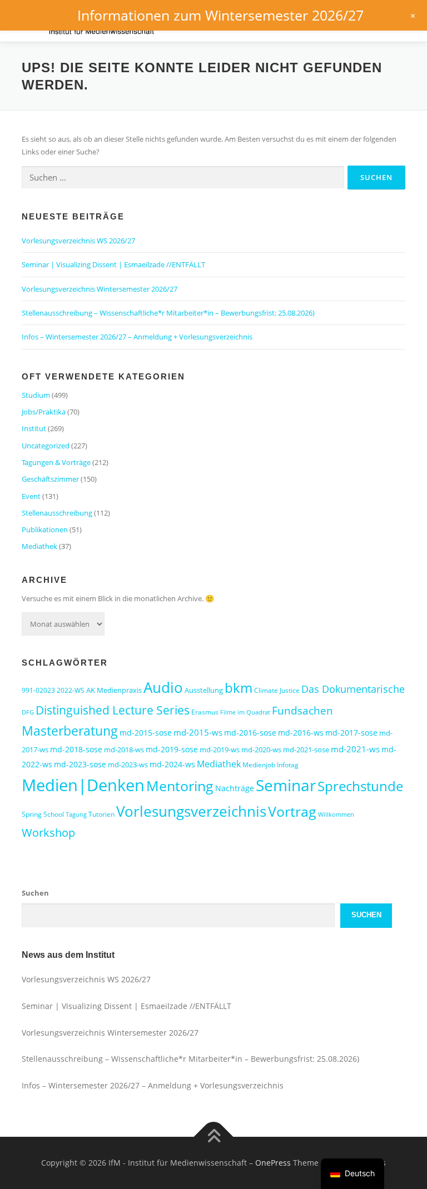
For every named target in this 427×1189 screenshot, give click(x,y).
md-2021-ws (355, 749)
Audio (163, 687)
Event (31, 496)
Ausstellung (204, 690)
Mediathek (39, 546)
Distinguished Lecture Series (113, 710)
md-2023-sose (80, 764)
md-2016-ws (301, 732)
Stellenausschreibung (57, 513)
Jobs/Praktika (44, 412)
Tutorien (101, 814)
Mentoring (180, 785)
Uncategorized (45, 446)
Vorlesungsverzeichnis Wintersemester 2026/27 (99, 289)
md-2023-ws (128, 765)
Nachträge (234, 788)
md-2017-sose (351, 732)
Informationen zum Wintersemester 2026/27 (220, 15)
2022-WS (71, 690)
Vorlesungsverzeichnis (191, 811)
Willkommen (336, 814)
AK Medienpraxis (114, 690)
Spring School (43, 814)
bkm (238, 687)
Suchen (35, 893)
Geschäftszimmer (50, 479)
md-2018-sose (76, 749)
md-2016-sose (250, 732)
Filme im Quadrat (245, 712)
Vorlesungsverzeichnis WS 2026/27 (78, 241)
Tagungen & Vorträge (56, 462)
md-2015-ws (197, 732)
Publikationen (45, 529)
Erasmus (205, 712)
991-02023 (38, 690)
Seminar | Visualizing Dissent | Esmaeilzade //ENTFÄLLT (113, 264)
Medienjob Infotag (270, 765)
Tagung (76, 814)
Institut (34, 428)
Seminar (286, 785)
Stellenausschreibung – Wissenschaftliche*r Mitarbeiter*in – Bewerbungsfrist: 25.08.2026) (168, 313)
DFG (28, 712)
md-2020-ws (261, 750)
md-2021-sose (306, 750)
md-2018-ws (124, 750)
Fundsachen (302, 710)
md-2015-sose (146, 732)
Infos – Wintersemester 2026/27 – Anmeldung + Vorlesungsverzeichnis (137, 337)
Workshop (48, 832)
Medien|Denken (83, 785)
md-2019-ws (220, 750)
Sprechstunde (360, 786)
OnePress (273, 1162)
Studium (36, 395)
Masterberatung (70, 731)
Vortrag (292, 811)
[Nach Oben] (214, 1137)
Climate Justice (277, 690)
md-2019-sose (172, 749)
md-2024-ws (172, 764)
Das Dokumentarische (353, 689)
